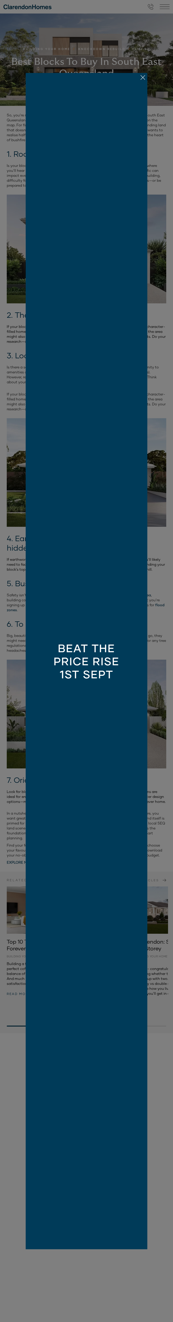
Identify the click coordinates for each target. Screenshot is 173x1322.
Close (86, 661)
